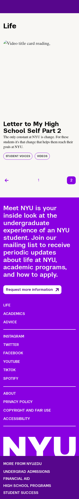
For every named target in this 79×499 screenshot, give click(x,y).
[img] (39, 78)
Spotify (10, 378)
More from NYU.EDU (22, 463)
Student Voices (18, 156)
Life (7, 305)
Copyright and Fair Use (27, 410)
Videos (42, 156)
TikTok (9, 370)
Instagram (13, 336)
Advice (10, 322)
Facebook (13, 353)
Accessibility (16, 418)
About (9, 393)
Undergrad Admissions (26, 472)
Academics (14, 313)
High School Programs (27, 486)
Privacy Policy (18, 402)
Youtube (11, 361)
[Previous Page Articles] (6, 180)
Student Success (20, 493)
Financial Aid (16, 479)
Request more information (29, 289)
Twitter (11, 344)
